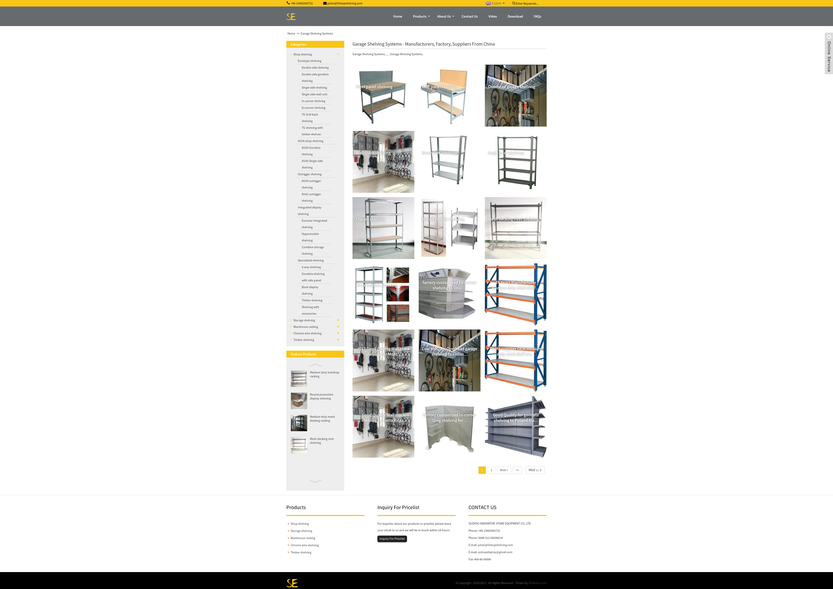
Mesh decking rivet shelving (513, 219)
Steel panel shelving (374, 86)
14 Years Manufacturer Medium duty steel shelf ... (516, 285)
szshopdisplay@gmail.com (495, 552)
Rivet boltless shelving (376, 285)
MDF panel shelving (439, 86)
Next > (504, 470)
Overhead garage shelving (511, 86)
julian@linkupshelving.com (495, 545)
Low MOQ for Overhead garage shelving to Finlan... (449, 351)
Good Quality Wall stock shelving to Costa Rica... (383, 417)
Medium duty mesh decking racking (322, 418)
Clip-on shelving (370, 219)
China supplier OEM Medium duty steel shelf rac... (515, 351)
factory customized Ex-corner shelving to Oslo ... (450, 285)
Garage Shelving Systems (317, 33)
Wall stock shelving (373, 152)
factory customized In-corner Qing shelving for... (449, 417)
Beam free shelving (439, 152)
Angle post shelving (506, 152)
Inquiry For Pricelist (392, 539)
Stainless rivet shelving (443, 219)
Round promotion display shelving (321, 396)
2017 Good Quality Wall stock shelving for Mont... (383, 351)
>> (517, 470)
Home (291, 33)
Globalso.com (538, 583)
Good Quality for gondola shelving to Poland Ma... (516, 417)
